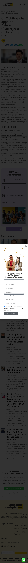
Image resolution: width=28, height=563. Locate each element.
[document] (14, 281)
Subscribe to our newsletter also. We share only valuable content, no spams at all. (14, 308)
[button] (26, 245)
